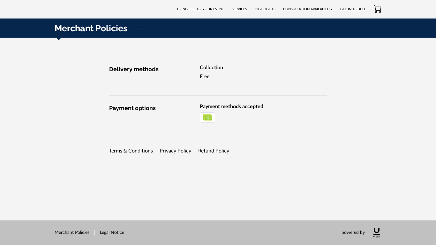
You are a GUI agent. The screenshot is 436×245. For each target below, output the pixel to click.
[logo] (376, 233)
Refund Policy (213, 150)
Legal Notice (112, 232)
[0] (377, 9)
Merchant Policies (72, 232)
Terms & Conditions (131, 150)
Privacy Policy (175, 150)
